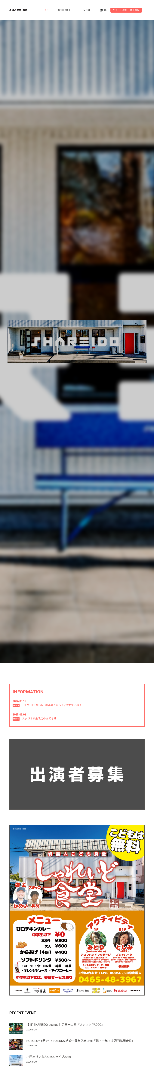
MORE (87, 10)
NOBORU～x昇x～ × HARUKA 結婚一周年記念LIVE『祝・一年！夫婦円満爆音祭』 (80, 1041)
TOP (45, 10)
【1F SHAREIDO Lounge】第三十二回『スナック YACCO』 (65, 1024)
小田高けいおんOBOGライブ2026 (48, 1057)
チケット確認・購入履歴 (126, 10)
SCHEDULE (64, 10)
